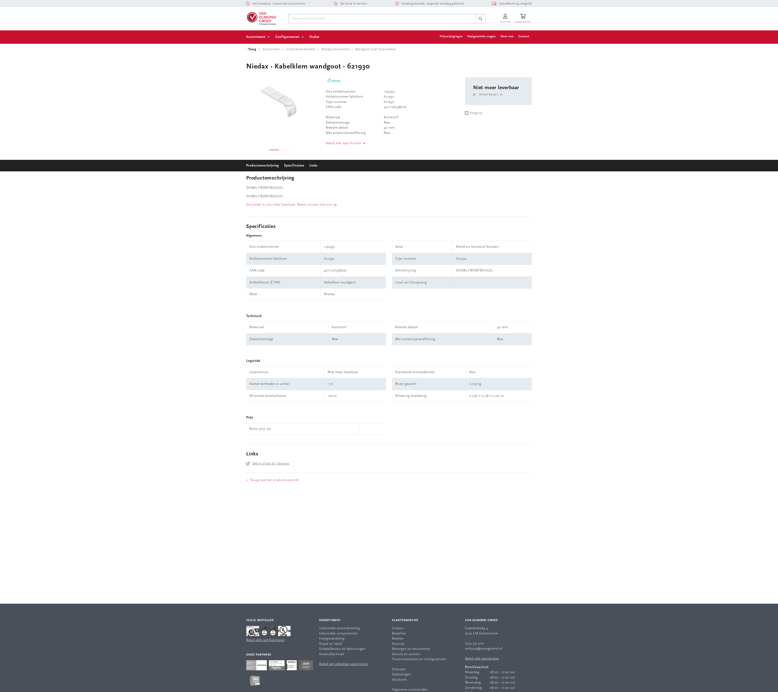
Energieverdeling (332, 638)
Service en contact (406, 654)
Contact (523, 36)
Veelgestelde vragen (481, 36)
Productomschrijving (262, 165)
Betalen (398, 638)
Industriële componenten (338, 633)
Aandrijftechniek (331, 654)
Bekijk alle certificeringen (265, 640)
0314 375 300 (474, 643)
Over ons (507, 36)
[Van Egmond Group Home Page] (261, 18)
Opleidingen (401, 674)
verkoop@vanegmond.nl (483, 648)
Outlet (314, 37)
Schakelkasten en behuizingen (342, 649)
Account (398, 644)
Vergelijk (476, 113)
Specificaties (294, 165)
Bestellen (399, 633)
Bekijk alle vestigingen (482, 658)
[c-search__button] (481, 19)
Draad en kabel (330, 644)
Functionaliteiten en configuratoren (419, 659)
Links (313, 165)
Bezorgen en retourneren (411, 649)
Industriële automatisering (339, 628)
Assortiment (255, 37)
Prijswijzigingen (451, 36)
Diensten (399, 669)
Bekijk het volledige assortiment (343, 664)
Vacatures (399, 679)
